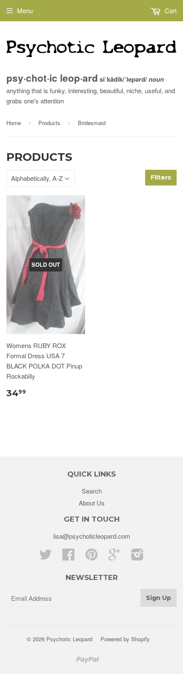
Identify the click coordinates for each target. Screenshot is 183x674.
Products (49, 123)
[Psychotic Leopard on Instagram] (137, 556)
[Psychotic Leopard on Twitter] (45, 556)
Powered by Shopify (125, 639)
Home (13, 123)
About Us (92, 502)
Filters (161, 177)
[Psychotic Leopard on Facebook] (68, 556)
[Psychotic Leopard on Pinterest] (91, 556)
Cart (170, 10)
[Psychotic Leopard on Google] (114, 556)
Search (92, 490)
